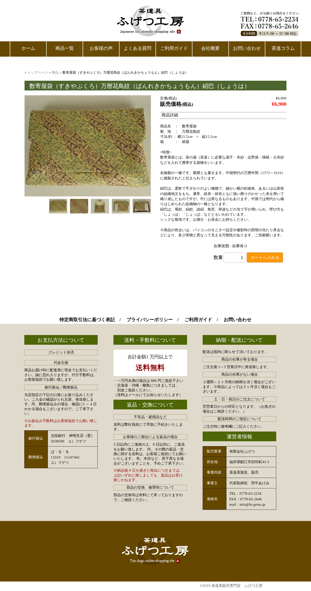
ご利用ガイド (198, 319)
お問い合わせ (237, 319)
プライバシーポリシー (150, 319)
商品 (55, 72)
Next (143, 141)
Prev (31, 141)
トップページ (37, 72)
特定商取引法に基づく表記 (87, 319)
